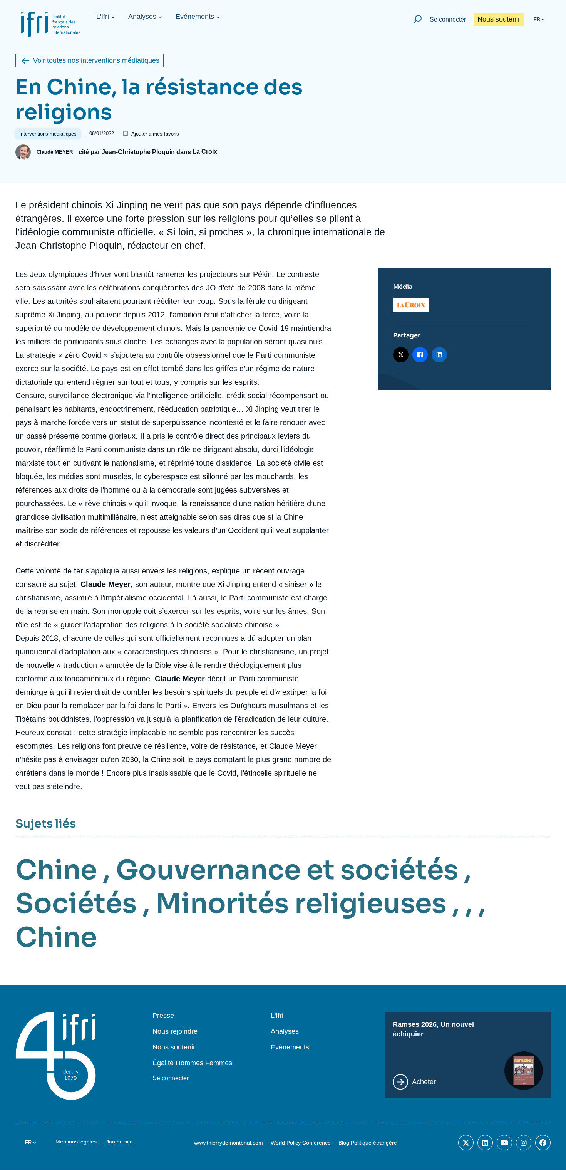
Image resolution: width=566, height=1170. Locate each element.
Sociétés (76, 903)
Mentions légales (76, 1141)
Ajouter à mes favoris (155, 134)
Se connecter (448, 19)
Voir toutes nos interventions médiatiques (96, 60)
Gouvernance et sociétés (287, 870)
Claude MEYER (55, 152)
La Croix (205, 152)
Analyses (142, 16)
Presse (163, 1015)
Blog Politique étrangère (367, 1143)
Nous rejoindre (175, 1031)
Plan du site (118, 1141)
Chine (56, 870)
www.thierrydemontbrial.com (228, 1143)
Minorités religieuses (301, 903)
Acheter (424, 1082)
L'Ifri (102, 16)
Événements (195, 16)
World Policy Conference (301, 1143)
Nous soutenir (498, 19)
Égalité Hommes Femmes (192, 1063)
